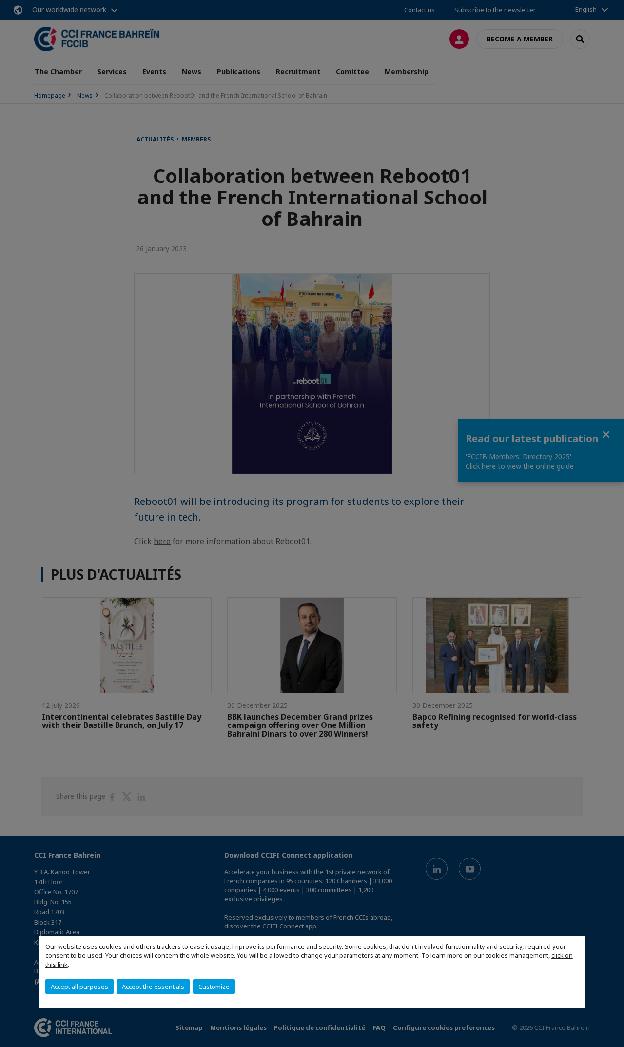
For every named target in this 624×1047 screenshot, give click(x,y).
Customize (214, 986)
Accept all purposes (79, 986)
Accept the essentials (153, 986)
